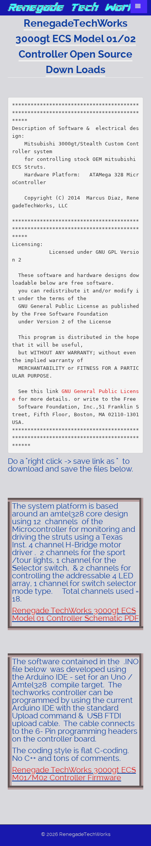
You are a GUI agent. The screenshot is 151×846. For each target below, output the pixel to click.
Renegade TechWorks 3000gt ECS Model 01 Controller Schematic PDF (75, 614)
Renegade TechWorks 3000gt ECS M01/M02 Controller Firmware (74, 773)
